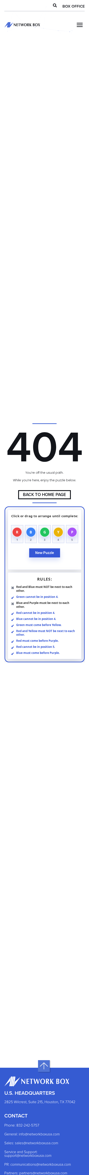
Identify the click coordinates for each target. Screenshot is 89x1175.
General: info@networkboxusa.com (32, 1134)
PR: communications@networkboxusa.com (37, 1165)
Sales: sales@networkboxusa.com (31, 1143)
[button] (55, 5)
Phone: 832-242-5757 (21, 1125)
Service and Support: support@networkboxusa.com (27, 1154)
